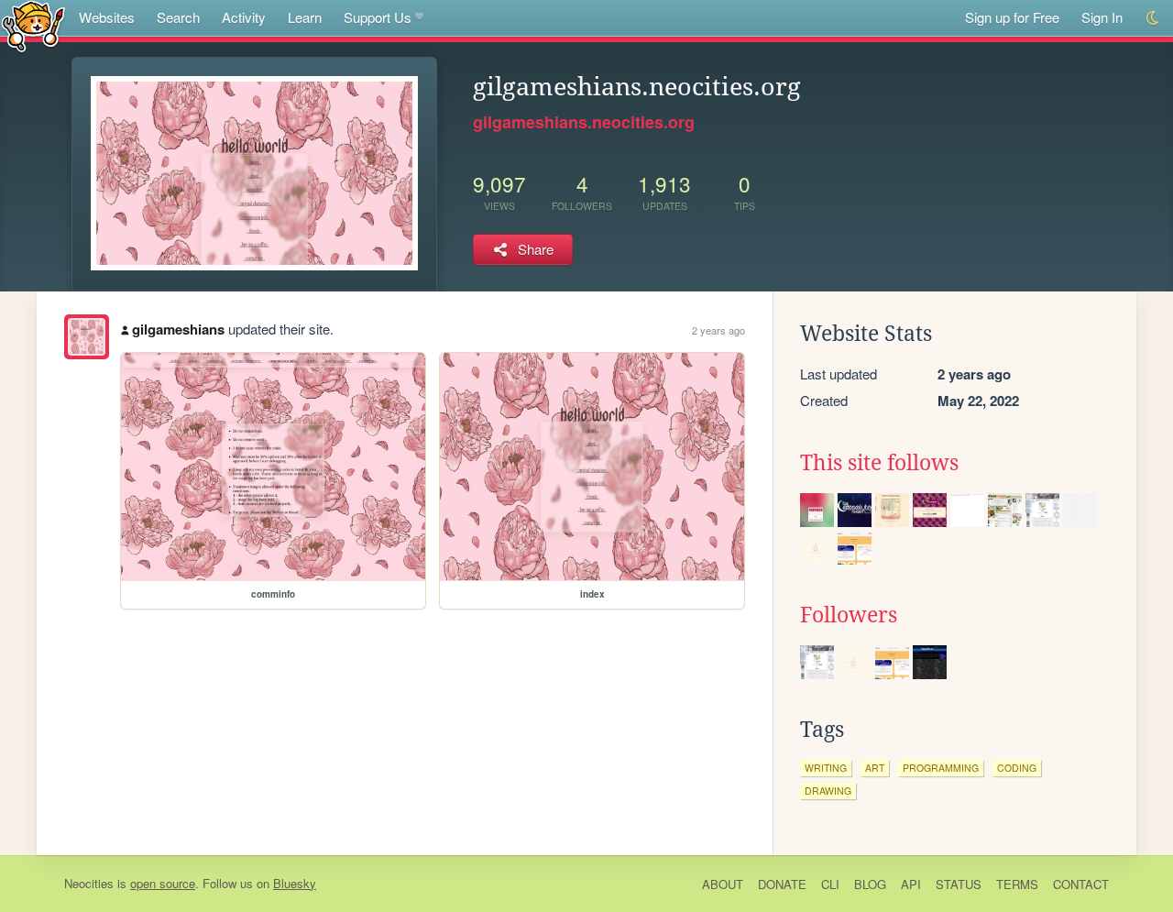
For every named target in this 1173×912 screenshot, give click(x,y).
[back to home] (33, 25)
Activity (244, 17)
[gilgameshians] (86, 337)
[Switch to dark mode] (1153, 18)
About (722, 884)
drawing (828, 790)
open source (162, 883)
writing (826, 768)
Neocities (89, 883)
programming (941, 768)
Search (178, 17)
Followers (848, 615)
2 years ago (718, 330)
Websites (107, 17)
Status (958, 884)
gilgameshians (178, 329)
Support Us (377, 17)
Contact (1081, 884)
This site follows (879, 463)
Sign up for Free (1012, 17)
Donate (782, 884)
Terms (1017, 884)
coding (1016, 768)
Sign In (1102, 17)
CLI (830, 884)
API (911, 884)
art (874, 768)
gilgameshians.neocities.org (584, 122)
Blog (870, 884)
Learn (305, 17)
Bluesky (294, 883)
